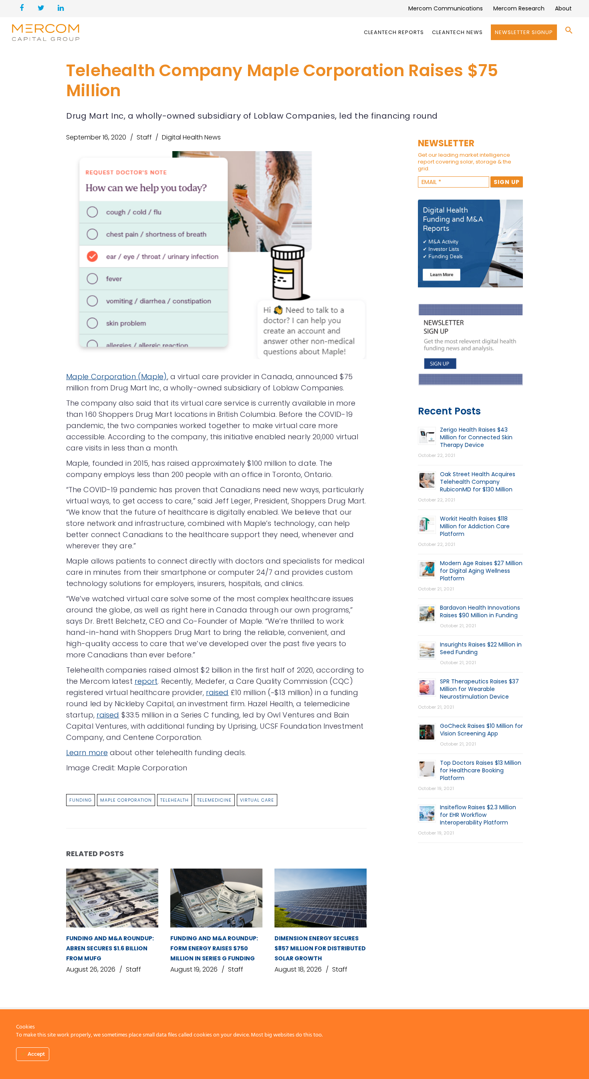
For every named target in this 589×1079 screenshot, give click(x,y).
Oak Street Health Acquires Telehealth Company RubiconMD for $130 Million (477, 481)
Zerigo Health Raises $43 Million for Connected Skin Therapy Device (476, 437)
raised (217, 692)
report (146, 681)
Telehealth (174, 800)
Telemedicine (214, 800)
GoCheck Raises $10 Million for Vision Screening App (481, 730)
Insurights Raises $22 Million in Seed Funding (481, 648)
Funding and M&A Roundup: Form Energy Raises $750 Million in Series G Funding (214, 948)
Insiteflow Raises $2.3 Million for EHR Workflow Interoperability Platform (478, 814)
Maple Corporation (126, 800)
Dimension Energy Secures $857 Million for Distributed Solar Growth (320, 948)
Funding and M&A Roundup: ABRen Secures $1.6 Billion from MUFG (110, 948)
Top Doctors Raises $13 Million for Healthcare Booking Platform (480, 770)
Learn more (87, 753)
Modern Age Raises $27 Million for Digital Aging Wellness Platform (481, 570)
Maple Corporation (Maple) (116, 377)
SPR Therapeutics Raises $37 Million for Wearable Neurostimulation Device (479, 689)
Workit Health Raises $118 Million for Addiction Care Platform (475, 526)
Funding (80, 800)
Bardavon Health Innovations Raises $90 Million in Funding (480, 611)
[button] (569, 32)
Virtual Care (257, 800)
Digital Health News (191, 137)
